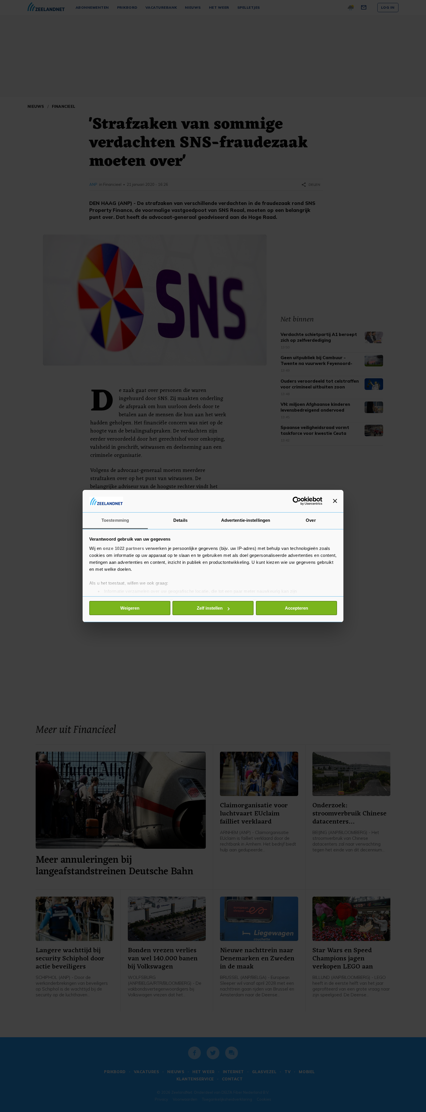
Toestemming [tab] (115, 520)
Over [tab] (311, 520)
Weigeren (129, 608)
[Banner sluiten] (335, 501)
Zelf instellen (210, 608)
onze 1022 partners (123, 548)
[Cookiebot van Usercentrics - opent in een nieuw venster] (297, 501)
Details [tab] (180, 520)
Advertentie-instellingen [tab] (245, 520)
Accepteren (296, 608)
